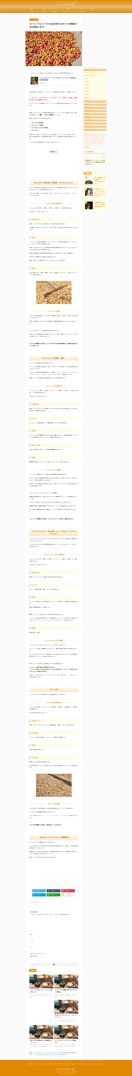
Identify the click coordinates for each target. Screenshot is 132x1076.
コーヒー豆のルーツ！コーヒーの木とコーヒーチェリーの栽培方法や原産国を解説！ (55, 1052)
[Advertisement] (53, 167)
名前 (31, 934)
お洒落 (86, 137)
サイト (31, 947)
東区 (87, 81)
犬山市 (56, 8)
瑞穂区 (87, 88)
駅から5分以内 (98, 143)
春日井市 (80, 8)
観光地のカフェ (56, 11)
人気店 (102, 137)
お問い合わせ (101, 1063)
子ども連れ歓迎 (94, 140)
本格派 (86, 143)
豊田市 (68, 8)
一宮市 (43, 8)
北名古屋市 (43, 11)
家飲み (102, 140)
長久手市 (32, 11)
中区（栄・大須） (90, 72)
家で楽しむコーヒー (68, 11)
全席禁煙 (87, 140)
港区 (87, 94)
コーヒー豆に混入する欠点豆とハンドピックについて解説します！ (51, 1054)
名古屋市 (32, 8)
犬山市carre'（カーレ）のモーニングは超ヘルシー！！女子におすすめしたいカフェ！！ (99, 193)
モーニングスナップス (66, 4)
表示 (56, 151)
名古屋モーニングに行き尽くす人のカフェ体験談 (66, 1071)
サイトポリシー (66, 1065)
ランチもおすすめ (94, 137)
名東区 (87, 91)
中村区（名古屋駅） (90, 75)
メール (31, 940)
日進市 (92, 8)
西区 (87, 78)
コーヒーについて (35, 901)
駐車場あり (87, 146)
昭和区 (87, 97)
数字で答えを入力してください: (37, 953)
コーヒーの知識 (80, 11)
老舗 (91, 143)
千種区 (87, 85)
